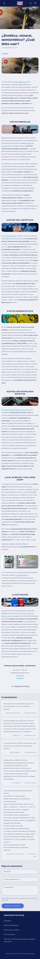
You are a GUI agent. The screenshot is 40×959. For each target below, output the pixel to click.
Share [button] (5, 53)
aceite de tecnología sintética (14, 410)
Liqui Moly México (16, 953)
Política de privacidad (11, 930)
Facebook (20, 675)
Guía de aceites (21, 575)
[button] (4, 3)
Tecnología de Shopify (27, 953)
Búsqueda (7, 921)
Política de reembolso (11, 925)
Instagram (20, 678)
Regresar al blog (21, 686)
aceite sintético (11, 236)
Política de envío (9, 934)
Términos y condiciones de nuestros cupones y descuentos (20, 940)
